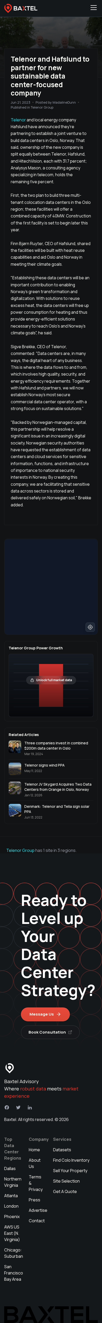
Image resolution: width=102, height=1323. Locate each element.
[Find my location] (90, 627)
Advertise (38, 1210)
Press (34, 1200)
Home (34, 1150)
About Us (35, 1163)
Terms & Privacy (36, 1183)
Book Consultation (47, 1032)
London (11, 1206)
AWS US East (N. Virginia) (12, 1233)
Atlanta (11, 1196)
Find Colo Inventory (71, 1160)
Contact (37, 1221)
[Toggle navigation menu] (93, 8)
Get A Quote (65, 1191)
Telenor (19, 120)
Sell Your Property (70, 1170)
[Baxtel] (21, 8)
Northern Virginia (12, 1182)
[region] (51, 586)
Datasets (62, 1150)
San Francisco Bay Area (13, 1273)
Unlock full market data (54, 680)
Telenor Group (20, 850)
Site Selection (66, 1181)
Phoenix (12, 1216)
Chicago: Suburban (13, 1253)
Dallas (10, 1168)
